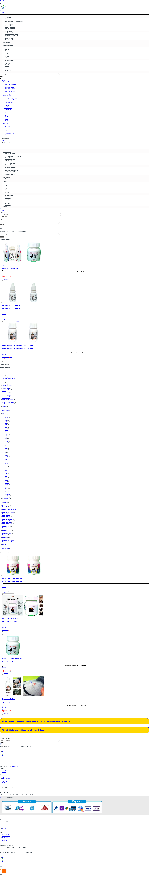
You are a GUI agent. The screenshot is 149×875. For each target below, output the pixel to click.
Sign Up (1, 742)
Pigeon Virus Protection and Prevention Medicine (14, 21)
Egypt (6, 435)
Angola (6, 416)
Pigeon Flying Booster (9, 25)
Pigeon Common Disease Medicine (8, 512)
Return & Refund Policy (6, 778)
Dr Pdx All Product (5, 410)
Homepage (4, 80)
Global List (4, 413)
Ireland (6, 449)
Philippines (6, 474)
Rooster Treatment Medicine (10, 39)
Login (6, 48)
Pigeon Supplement (5, 536)
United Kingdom (7, 495)
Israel (5, 451)
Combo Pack (4, 409)
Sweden (6, 490)
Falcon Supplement (10, 396)
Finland (6, 438)
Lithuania (6, 462)
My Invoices (7, 57)
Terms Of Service (5, 781)
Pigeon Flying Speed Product (10, 27)
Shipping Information (5, 777)
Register (3, 144)
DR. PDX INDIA (3, 797)
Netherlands (7, 467)
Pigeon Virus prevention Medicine (11, 20)
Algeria (6, 414)
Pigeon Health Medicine (6, 526)
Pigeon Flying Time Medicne (10, 28)
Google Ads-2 (4, 501)
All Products (4, 391)
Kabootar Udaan (5, 506)
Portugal (6, 477)
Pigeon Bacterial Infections (7, 43)
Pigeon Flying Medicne (6, 516)
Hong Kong (6, 444)
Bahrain (6, 420)
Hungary (6, 445)
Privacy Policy (7, 126)
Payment (6, 119)
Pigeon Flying (4, 513)
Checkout (6, 53)
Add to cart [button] (5, 319)
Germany (6, 441)
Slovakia (6, 485)
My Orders (7, 52)
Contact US (7, 64)
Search (3, 212)
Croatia (6, 431)
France (6, 439)
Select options (6, 279)
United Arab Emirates (8, 494)
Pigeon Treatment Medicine (10, 18)
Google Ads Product (5, 388)
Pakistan (6, 473)
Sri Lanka (6, 488)
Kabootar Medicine (5, 505)
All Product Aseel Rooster (7, 31)
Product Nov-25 (5, 544)
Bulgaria (6, 427)
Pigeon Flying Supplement (6, 522)
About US (7, 66)
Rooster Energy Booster (9, 38)
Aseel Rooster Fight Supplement (10, 32)
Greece (6, 442)
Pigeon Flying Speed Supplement (7, 520)
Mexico (6, 466)
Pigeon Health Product (6, 527)
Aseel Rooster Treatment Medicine (11, 36)
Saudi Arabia (7, 483)
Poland (6, 476)
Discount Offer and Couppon (9, 133)
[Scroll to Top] (0, 869)
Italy (5, 452)
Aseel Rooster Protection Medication (11, 35)
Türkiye (6, 492)
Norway (6, 470)
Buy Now (17, 321)
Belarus (6, 423)
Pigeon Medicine (5, 531)
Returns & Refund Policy (9, 60)
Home (1, 225)
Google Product (5, 502)
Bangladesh (6, 421)
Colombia (6, 430)
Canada (6, 428)
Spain (6, 487)
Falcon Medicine (7, 392)
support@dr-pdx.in (14, 766)
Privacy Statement (5, 779)
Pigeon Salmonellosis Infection (8, 45)
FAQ (6, 67)
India (5, 377)
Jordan (6, 455)
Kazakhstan (6, 456)
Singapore (6, 484)
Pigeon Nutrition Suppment (9, 87)
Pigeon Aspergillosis (6, 42)
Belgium (6, 424)
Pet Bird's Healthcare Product (7, 508)
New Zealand (7, 469)
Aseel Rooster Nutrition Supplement (11, 34)
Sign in (3, 140)
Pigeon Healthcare (5, 529)
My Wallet (7, 56)
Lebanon (6, 460)
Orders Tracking (8, 70)
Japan (5, 453)
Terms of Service (6, 59)
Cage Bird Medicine (6, 41)
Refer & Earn (4, 782)
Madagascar (6, 463)
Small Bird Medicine (5, 548)
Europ (6, 437)
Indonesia (6, 448)
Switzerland (7, 491)
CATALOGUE (4, 405)
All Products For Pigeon (7, 17)
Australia (6, 417)
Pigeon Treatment (5, 537)
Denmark (6, 434)
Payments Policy (8, 63)
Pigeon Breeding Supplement (10, 24)
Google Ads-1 (4, 499)
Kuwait (6, 459)
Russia (6, 481)
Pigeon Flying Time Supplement (10, 94)
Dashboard (7, 49)
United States (7, 497)
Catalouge (4, 407)
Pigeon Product (4, 534)
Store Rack (5, 71)
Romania (6, 480)
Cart (6, 50)
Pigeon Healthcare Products (6, 530)
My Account (5, 46)
